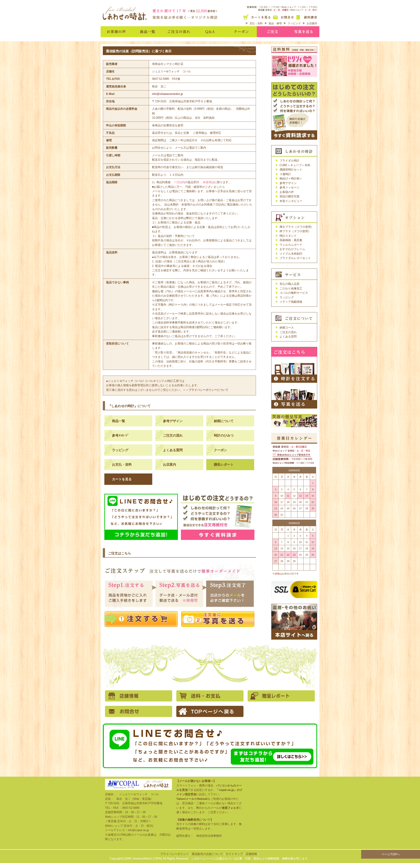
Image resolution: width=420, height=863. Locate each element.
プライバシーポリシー (174, 854)
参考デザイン (173, 421)
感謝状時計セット (291, 169)
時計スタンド (288, 235)
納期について (224, 421)
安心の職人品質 (289, 283)
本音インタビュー (291, 201)
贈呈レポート (224, 464)
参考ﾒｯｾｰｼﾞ (120, 435)
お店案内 (312, 23)
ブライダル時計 (289, 160)
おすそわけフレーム (292, 249)
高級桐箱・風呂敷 (291, 240)
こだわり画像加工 (291, 288)
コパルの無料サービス (294, 292)
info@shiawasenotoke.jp (167, 94)
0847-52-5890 (130, 807)
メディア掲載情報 (291, 301)
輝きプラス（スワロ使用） (297, 226)
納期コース (287, 327)
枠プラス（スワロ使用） (295, 231)
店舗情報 (251, 854)
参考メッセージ (289, 187)
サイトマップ (234, 854)
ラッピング (294, 23)
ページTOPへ (390, 854)
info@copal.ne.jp (138, 830)
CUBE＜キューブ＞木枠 (295, 165)
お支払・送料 (122, 464)
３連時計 (285, 174)
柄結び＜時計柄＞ (291, 178)
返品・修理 (275, 23)
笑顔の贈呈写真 (289, 196)
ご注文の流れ (173, 435)
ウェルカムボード (291, 244)
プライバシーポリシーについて (208, 389)
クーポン (220, 450)
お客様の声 (287, 192)
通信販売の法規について (207, 854)
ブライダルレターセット (295, 258)
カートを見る (122, 479)
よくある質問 (173, 450)
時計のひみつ (224, 435)
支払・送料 (256, 23)
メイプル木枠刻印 (291, 253)
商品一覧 (118, 421)
